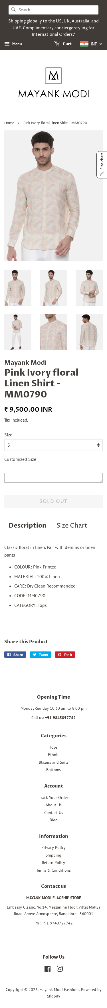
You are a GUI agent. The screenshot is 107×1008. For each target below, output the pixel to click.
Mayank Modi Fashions (59, 989)
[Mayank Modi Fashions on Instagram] (59, 969)
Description (28, 525)
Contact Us (53, 812)
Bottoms (53, 769)
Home (9, 123)
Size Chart (71, 526)
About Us (54, 804)
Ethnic (53, 754)
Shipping (53, 855)
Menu (16, 43)
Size (8, 435)
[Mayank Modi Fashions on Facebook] (47, 969)
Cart (67, 44)
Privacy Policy (53, 847)
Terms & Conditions (53, 870)
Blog (54, 819)
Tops (54, 747)
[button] (101, 164)
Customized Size (20, 459)
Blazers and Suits (53, 762)
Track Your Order (53, 797)
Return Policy (53, 862)
